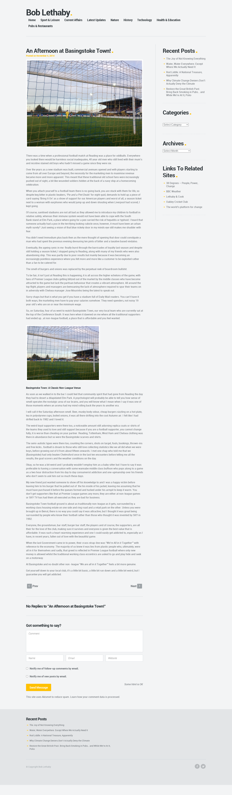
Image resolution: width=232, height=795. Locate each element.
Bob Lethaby (48, 12)
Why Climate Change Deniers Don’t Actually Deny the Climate (185, 82)
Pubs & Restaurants (40, 26)
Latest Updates (96, 20)
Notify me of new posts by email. (48, 676)
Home (32, 20)
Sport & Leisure (50, 20)
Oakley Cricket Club (177, 202)
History (128, 20)
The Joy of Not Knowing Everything (185, 58)
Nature (115, 20)
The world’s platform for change (184, 207)
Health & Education (168, 20)
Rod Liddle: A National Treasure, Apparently (184, 73)
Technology (144, 20)
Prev (33, 586)
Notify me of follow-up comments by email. (54, 668)
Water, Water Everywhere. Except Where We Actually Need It (184, 65)
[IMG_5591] (84, 104)
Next (136, 586)
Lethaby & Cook (175, 196)
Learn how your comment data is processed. (95, 697)
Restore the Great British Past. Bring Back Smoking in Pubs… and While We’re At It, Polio (185, 92)
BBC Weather (173, 191)
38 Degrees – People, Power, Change (182, 184)
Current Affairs (73, 20)
